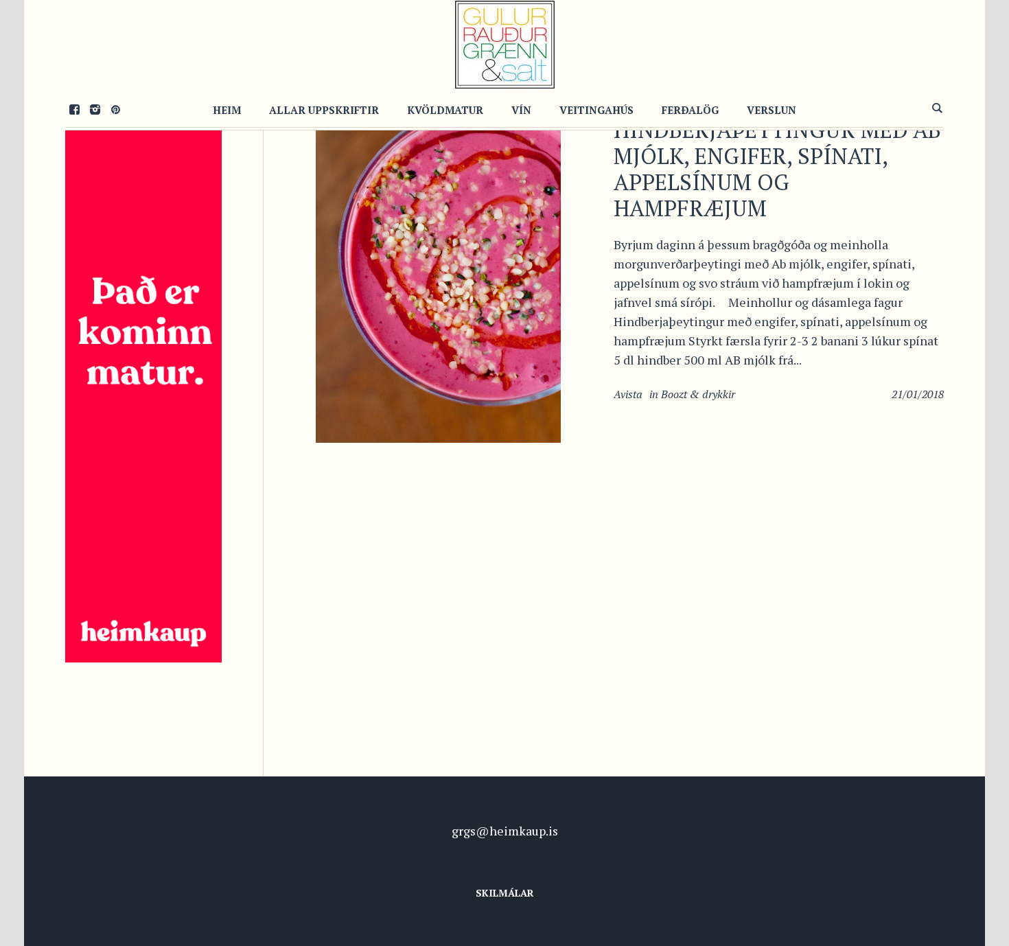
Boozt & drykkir (698, 394)
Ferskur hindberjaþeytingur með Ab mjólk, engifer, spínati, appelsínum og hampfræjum (777, 155)
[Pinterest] (115, 109)
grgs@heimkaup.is (505, 830)
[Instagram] (95, 109)
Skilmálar (505, 892)
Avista (628, 394)
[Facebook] (74, 109)
